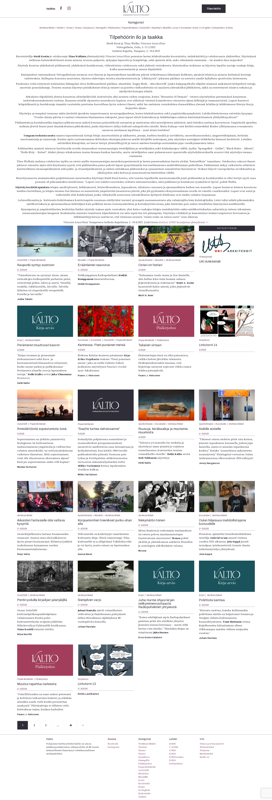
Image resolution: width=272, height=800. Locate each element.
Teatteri (60, 27)
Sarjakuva (88, 27)
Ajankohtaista (145, 260)
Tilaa (214, 8)
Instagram (113, 747)
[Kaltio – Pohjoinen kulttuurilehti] (136, 8)
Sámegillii (101, 27)
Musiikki (167, 27)
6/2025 (172, 753)
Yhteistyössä (205, 256)
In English (205, 27)
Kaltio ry (204, 757)
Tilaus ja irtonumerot (212, 743)
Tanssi (69, 27)
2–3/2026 (22, 270)
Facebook (113, 743)
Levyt (175, 27)
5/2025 (172, 760)
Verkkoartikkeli (46, 27)
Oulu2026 (144, 27)
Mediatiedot (206, 753)
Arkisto (229, 27)
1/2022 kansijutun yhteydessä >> (183, 222)
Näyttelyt (156, 27)
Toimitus (205, 750)
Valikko (51, 8)
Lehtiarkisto (176, 763)
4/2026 (142, 270)
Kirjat (195, 27)
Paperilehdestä (130, 27)
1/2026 (172, 750)
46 (71, 725)
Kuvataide (185, 27)
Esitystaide (218, 27)
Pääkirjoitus (114, 27)
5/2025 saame (176, 757)
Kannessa (83, 340)
